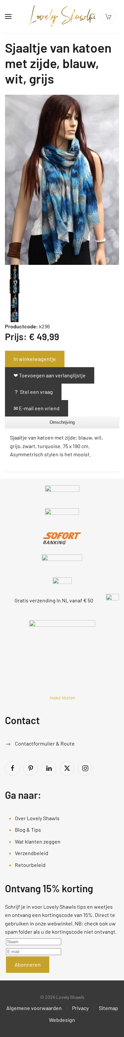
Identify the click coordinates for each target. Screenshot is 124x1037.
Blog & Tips (28, 829)
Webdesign (62, 1020)
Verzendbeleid (31, 853)
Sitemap (108, 1008)
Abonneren (28, 964)
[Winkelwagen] (108, 16)
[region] (62, 422)
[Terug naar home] (62, 16)
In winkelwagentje (35, 359)
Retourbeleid (30, 865)
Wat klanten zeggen (38, 841)
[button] (8, 16)
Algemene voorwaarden (34, 1008)
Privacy (80, 1008)
